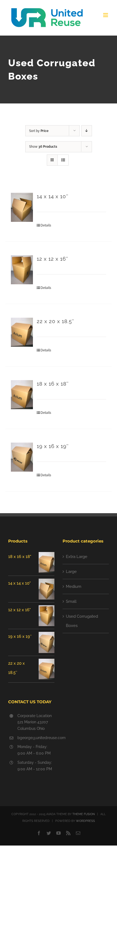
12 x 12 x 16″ (52, 259)
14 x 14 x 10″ (52, 196)
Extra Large (76, 556)
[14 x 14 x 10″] (22, 207)
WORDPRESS (85, 821)
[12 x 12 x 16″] (22, 269)
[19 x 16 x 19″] (22, 457)
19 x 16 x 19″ (53, 446)
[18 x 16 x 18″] (22, 394)
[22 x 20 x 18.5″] (22, 332)
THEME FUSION (83, 814)
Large (71, 571)
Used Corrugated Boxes (82, 621)
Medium (73, 586)
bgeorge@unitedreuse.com (35, 738)
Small (71, 601)
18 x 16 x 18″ (53, 384)
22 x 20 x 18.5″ (55, 321)
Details (46, 225)
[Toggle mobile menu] (106, 15)
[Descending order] (86, 130)
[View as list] (63, 160)
